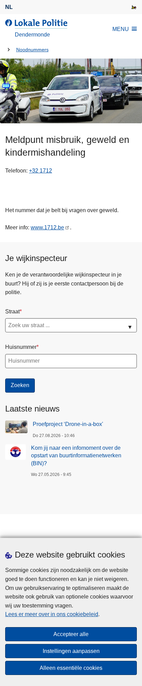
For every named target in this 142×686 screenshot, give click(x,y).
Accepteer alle (71, 634)
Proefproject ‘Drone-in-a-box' (68, 424)
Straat (12, 311)
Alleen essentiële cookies (71, 668)
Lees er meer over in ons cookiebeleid (51, 614)
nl (9, 7)
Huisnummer (21, 347)
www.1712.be (47, 227)
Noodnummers (32, 49)
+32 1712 (40, 171)
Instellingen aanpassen (71, 651)
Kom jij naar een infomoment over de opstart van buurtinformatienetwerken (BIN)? (76, 455)
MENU (120, 29)
